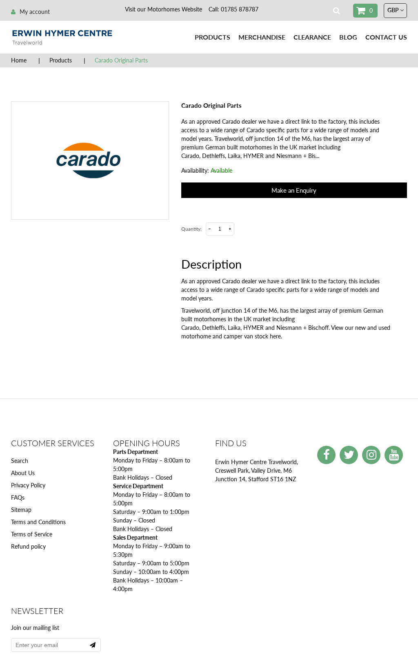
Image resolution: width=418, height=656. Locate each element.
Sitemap (21, 509)
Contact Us (386, 37)
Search (19, 460)
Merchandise (261, 37)
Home (19, 60)
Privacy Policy (28, 485)
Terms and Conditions (38, 521)
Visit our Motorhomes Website (163, 9)
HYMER (253, 327)
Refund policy (28, 546)
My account (35, 11)
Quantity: (191, 229)
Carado (190, 327)
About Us (23, 472)
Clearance (312, 37)
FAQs (17, 497)
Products (212, 37)
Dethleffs (213, 327)
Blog (348, 37)
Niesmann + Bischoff (302, 327)
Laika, (235, 327)
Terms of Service (31, 534)
